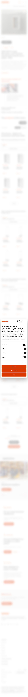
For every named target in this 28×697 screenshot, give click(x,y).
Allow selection (14, 370)
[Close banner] (25, 321)
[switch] (24, 349)
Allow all (14, 366)
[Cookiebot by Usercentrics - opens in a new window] (17, 321)
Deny (14, 374)
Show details (20, 362)
